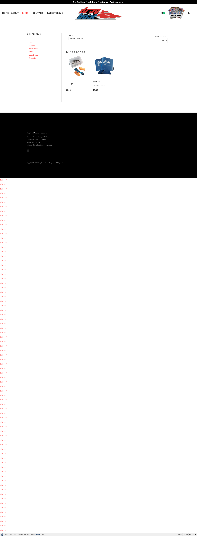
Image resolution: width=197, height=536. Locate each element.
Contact (38, 12)
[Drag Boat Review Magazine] (98, 12)
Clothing (32, 45)
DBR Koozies (97, 82)
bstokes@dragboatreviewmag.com (39, 145)
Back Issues (33, 55)
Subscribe (32, 58)
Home (5, 12)
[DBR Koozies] (104, 66)
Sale (30, 42)
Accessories (33, 49)
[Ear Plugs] (77, 66)
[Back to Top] (190, 527)
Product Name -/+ (76, 38)
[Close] (194, 2)
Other (31, 52)
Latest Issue (55, 12)
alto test (3, 180)
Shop (25, 12)
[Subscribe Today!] (176, 13)
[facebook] (28, 150)
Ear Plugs (69, 84)
